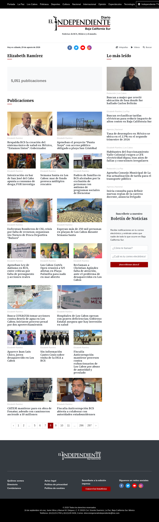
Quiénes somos (15, 480)
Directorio (12, 484)
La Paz (21, 4)
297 (89, 425)
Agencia (110, 129)
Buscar (148, 47)
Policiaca (44, 4)
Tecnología (129, 4)
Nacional (76, 4)
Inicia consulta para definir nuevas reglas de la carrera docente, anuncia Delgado (125, 193)
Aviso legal (50, 480)
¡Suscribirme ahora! (129, 264)
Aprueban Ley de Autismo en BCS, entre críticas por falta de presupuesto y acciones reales (20, 270)
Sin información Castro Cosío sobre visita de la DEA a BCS (52, 356)
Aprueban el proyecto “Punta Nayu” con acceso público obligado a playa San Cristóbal (77, 145)
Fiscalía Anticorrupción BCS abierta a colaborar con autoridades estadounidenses (76, 411)
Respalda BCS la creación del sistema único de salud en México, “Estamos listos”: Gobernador (29, 145)
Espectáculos (115, 4)
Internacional (89, 4)
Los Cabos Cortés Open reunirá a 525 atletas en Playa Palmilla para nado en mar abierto (53, 270)
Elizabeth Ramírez (15, 138)
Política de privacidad (56, 484)
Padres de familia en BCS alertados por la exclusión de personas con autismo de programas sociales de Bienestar (87, 184)
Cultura (66, 4)
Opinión (102, 4)
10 (61, 425)
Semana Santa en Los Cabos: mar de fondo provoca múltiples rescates (54, 180)
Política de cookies (55, 488)
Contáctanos (14, 488)
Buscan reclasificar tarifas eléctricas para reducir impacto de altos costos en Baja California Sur (129, 118)
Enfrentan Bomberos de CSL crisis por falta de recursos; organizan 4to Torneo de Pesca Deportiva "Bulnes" (29, 233)
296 (81, 425)
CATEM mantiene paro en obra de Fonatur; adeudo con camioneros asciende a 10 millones (29, 411)
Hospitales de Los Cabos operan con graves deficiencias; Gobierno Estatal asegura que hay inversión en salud (79, 320)
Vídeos (136, 47)
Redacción (111, 93)
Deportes (55, 4)
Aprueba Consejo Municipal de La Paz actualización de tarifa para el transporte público (129, 175)
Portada (11, 4)
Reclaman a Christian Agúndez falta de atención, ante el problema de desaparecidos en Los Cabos (88, 272)
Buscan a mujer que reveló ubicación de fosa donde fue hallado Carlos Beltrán (125, 100)
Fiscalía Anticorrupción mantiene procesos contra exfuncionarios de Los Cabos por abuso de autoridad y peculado (87, 362)
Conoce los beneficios (96, 489)
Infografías (123, 47)
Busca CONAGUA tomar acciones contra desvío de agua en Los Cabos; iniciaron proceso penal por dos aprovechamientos (28, 320)
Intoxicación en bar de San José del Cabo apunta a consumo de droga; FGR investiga (21, 180)
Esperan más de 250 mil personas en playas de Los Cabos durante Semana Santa (79, 231)
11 (68, 425)
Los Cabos (32, 4)
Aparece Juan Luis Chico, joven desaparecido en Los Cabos (20, 356)
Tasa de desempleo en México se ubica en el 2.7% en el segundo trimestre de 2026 (128, 136)
